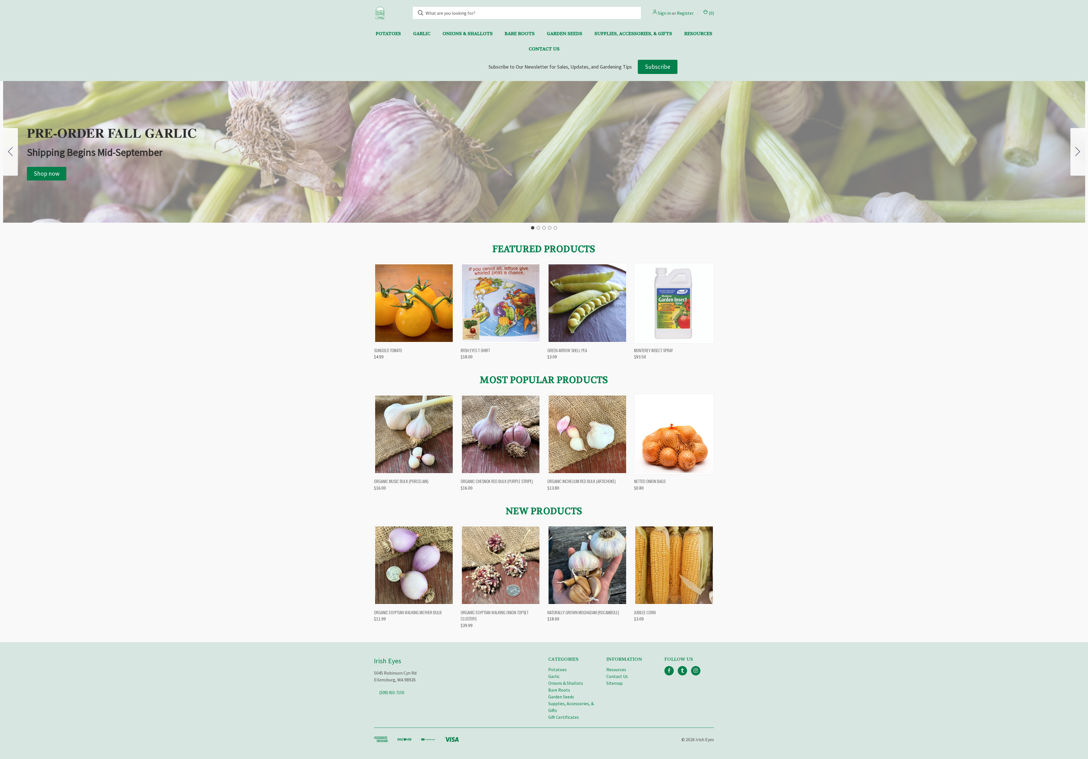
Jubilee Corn (645, 612)
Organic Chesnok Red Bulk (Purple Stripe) (497, 481)
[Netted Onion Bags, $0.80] (674, 434)
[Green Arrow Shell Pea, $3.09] (587, 303)
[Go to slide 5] (10, 152)
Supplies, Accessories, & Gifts (633, 34)
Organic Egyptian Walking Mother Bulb (408, 612)
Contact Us (544, 49)
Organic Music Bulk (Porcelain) (401, 481)
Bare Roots (520, 34)
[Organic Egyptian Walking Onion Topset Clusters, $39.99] (500, 565)
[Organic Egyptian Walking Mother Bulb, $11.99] (414, 565)
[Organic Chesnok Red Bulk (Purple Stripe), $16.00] (500, 434)
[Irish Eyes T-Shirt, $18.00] (500, 303)
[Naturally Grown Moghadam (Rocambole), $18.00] (587, 565)
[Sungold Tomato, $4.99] (414, 303)
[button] (46, 173)
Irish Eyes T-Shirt (475, 350)
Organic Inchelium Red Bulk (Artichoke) (581, 481)
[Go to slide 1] (532, 227)
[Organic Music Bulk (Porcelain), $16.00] (414, 434)
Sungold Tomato (388, 350)
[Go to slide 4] (549, 227)
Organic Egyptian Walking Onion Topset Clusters (494, 615)
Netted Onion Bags (650, 481)
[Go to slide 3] (544, 227)
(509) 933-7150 (391, 692)
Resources (698, 34)
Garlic (421, 34)
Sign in (664, 13)
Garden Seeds (564, 34)
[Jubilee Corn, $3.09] (674, 565)
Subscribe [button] (657, 67)
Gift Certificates (563, 717)
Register (685, 13)
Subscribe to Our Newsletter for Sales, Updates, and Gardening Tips (560, 66)
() (711, 13)
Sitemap (614, 683)
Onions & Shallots (468, 34)
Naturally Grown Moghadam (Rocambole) (583, 612)
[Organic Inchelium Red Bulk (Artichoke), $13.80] (587, 434)
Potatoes (388, 34)
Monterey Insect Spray (653, 350)
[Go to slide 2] (1077, 152)
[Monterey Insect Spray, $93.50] (674, 303)
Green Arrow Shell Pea (567, 350)
